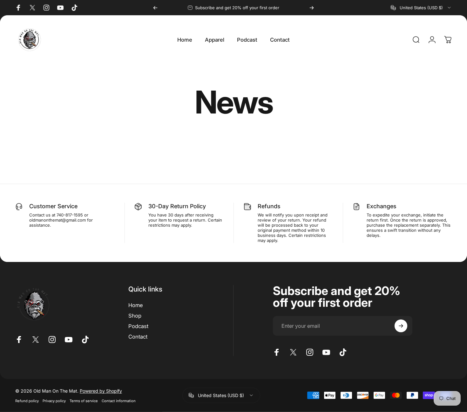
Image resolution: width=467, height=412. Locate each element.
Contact (137, 336)
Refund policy (27, 400)
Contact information (119, 400)
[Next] (312, 7)
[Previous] (155, 7)
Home (135, 305)
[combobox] (421, 7)
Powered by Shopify (101, 390)
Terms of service (84, 400)
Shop (134, 315)
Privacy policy (54, 400)
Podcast (138, 326)
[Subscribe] (401, 325)
